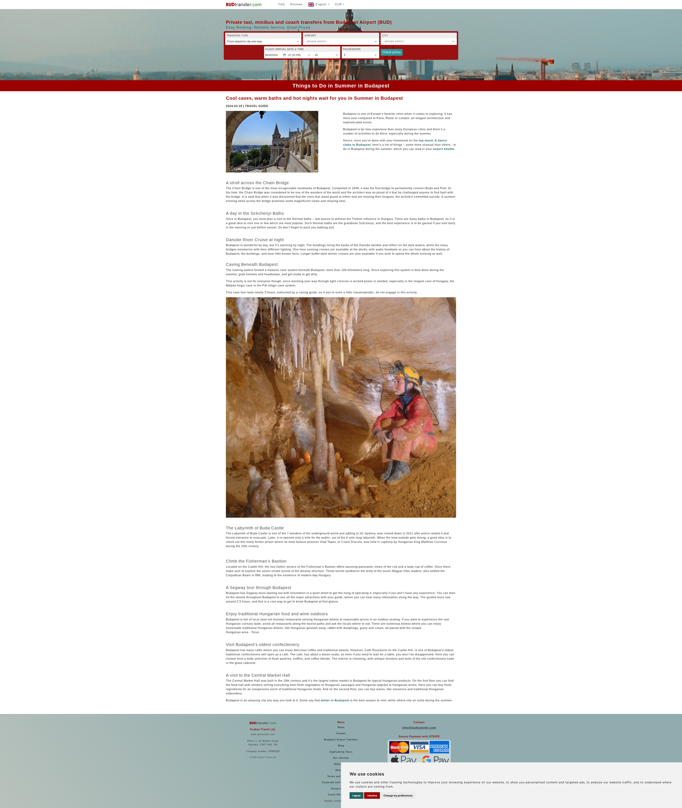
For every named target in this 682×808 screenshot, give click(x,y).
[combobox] (341, 41)
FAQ (281, 4)
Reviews (296, 4)
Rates (341, 727)
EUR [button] (338, 4)
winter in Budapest (335, 700)
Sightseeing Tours (341, 752)
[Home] (243, 4)
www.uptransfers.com (263, 734)
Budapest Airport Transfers (341, 739)
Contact (341, 733)
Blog (341, 745)
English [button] (321, 4)
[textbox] (339, 41)
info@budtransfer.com (419, 727)
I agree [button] (356, 795)
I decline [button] (372, 795)
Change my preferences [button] (398, 795)
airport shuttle (443, 148)
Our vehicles (341, 758)
